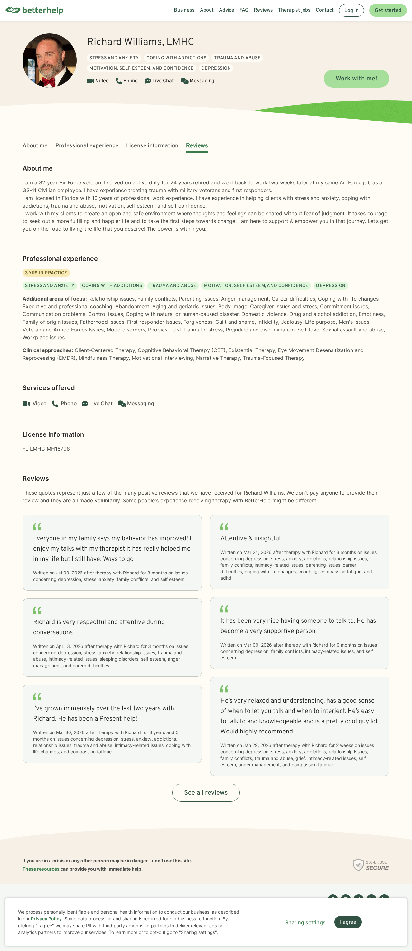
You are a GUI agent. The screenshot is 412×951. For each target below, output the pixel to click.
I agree (348, 922)
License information (152, 146)
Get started (388, 10)
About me (35, 146)
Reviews (197, 146)
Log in (351, 10)
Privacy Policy (46, 918)
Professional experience (86, 146)
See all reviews (206, 793)
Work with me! (356, 79)
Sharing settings (305, 922)
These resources (41, 869)
